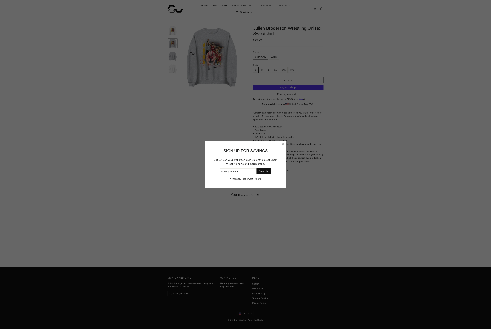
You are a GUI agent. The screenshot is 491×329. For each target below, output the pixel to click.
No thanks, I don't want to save (245, 179)
